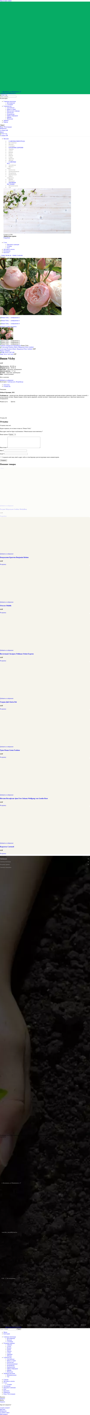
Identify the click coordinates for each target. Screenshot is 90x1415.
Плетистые (10, 112)
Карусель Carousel (7, 847)
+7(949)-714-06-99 (17, 255)
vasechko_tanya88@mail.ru (8, 93)
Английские (10, 107)
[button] (3, 564)
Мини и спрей (11, 109)
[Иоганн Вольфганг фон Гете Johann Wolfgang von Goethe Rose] (19, 775)
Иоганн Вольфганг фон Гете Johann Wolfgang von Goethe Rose (24, 798)
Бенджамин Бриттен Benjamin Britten (14, 557)
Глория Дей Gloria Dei (8, 702)
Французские (11, 1367)
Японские (10, 119)
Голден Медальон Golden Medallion (13, 509)
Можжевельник (11, 1375)
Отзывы (9, 246)
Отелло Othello (5, 606)
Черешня (9, 1354)
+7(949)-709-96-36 (5, 255)
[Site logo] (3, 95)
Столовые (10, 104)
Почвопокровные (12, 1364)
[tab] (7, 385)
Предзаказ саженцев (13, 244)
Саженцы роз (8, 106)
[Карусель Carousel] (19, 823)
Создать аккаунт (5, 1408)
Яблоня (9, 1356)
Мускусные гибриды (13, 111)
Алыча (9, 1346)
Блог (8, 247)
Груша (9, 1349)
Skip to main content (5, 1)
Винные (9, 1340)
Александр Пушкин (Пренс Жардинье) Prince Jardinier (16, 349)
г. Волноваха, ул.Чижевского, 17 (11, 91)
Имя (2, 450)
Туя (8, 1376)
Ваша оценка (4, 434)
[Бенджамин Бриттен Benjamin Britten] (19, 534)
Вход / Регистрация (9, 1394)
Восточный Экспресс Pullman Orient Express (17, 654)
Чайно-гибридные (12, 115)
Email (2, 454)
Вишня (9, 1348)
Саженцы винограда (10, 101)
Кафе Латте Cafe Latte (6, 354)
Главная (2, 345)
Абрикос (6, 120)
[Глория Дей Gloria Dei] (19, 679)
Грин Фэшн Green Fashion (10, 750)
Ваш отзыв (4, 447)
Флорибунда (10, 114)
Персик (6, 122)
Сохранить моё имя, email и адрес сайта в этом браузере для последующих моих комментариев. (30, 457)
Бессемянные (11, 103)
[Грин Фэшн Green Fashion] (19, 727)
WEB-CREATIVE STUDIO (13, 1327)
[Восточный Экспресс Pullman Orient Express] (19, 630)
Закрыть (2, 1398)
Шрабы (9, 117)
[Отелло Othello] (19, 582)
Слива (9, 1352)
